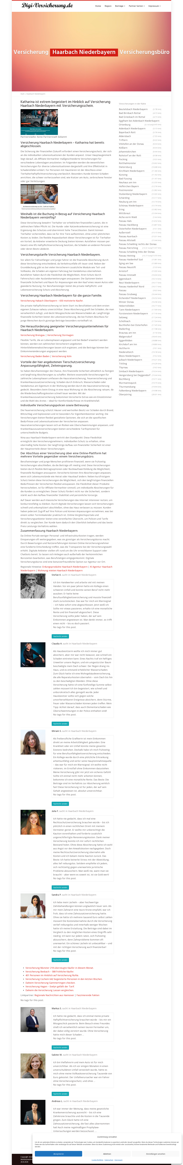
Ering (140, 209)
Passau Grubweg (140, 294)
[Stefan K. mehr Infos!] (33, 586)
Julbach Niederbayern (140, 359)
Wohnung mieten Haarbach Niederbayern (60, 570)
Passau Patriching (135, 247)
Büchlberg (140, 378)
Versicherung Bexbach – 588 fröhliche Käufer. (50, 971)
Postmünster (140, 190)
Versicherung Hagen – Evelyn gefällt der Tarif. (50, 986)
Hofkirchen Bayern (140, 186)
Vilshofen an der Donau (140, 143)
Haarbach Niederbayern (83, 575)
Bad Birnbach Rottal (140, 113)
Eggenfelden (140, 340)
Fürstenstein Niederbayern (140, 313)
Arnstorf (140, 271)
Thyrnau (140, 367)
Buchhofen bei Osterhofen (140, 325)
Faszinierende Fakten (88, 995)
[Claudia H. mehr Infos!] (33, 654)
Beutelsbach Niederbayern (140, 109)
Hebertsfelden (140, 305)
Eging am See (140, 263)
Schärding (140, 197)
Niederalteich (140, 351)
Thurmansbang (140, 386)
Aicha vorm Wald (140, 217)
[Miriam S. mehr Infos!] (33, 742)
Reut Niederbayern (140, 282)
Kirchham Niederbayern (140, 170)
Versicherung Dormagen (60, 335)
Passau (140, 290)
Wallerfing (140, 328)
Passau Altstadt (140, 240)
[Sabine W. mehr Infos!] (33, 1065)
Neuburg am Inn (140, 201)
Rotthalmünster (140, 163)
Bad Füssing (140, 178)
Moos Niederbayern (140, 355)
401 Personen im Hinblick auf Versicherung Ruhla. (52, 975)
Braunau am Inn (140, 332)
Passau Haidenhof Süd (140, 259)
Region (108, 6)
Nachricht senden (60, 636)
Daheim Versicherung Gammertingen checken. (50, 982)
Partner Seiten (136, 6)
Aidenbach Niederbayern (140, 128)
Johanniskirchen (140, 151)
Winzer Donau (140, 301)
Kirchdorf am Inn (140, 344)
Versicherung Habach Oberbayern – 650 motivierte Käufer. (52, 300)
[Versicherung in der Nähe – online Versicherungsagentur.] (48, 6)
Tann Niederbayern (140, 309)
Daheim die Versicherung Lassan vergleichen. (50, 990)
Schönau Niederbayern (140, 205)
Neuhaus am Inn (140, 182)
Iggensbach (140, 278)
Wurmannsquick (140, 382)
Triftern (140, 140)
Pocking (140, 159)
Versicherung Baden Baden (35, 356)
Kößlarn (140, 147)
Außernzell (140, 232)
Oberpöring (140, 394)
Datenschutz (109, 1160)
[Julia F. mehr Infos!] (33, 822)
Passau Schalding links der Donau (140, 252)
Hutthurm (140, 348)
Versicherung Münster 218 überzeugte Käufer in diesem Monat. (60, 967)
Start (22, 94)
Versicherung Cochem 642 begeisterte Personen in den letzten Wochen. (64, 979)
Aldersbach (140, 136)
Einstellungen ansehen (155, 1154)
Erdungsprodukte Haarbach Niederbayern (65, 566)
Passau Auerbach (140, 236)
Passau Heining (135, 255)
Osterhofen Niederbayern (140, 228)
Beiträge (119, 6)
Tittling (140, 363)
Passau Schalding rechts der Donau (140, 244)
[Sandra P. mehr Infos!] (33, 905)
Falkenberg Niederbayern (140, 390)
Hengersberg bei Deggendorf (140, 375)
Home (98, 6)
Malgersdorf (140, 336)
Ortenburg (136, 124)
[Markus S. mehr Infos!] (33, 1019)
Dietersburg (140, 166)
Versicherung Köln (61, 356)
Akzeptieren (58, 1154)
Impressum (118, 1160)
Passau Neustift (140, 267)
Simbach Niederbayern (140, 371)
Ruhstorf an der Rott (140, 155)
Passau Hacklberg (140, 224)
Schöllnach (140, 321)
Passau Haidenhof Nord (140, 286)
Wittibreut (140, 213)
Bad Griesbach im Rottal (140, 116)
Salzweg (140, 317)
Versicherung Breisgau (33, 335)
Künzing (140, 174)
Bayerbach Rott (140, 132)
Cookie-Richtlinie (97, 1160)
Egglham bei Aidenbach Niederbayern (140, 121)
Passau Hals (140, 220)
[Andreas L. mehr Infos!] (33, 1112)
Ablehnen (107, 1154)
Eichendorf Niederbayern (140, 298)
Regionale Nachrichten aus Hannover (54, 995)
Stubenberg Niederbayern (140, 193)
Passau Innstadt (140, 274)
